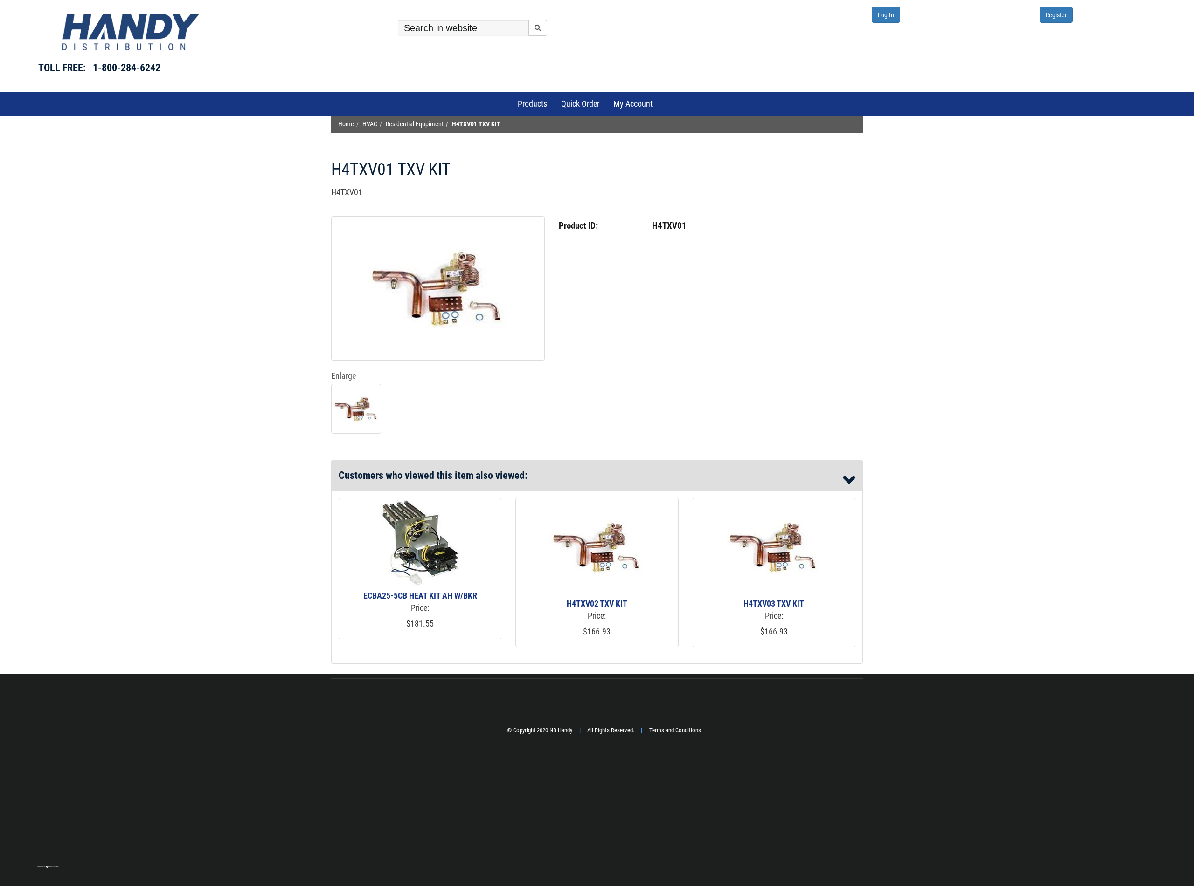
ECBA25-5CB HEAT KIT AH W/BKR (420, 595)
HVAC (369, 124)
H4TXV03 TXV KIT (773, 603)
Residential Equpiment (415, 124)
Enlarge (343, 376)
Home (346, 124)
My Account (633, 104)
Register (1056, 15)
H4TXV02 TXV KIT (597, 603)
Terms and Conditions (675, 730)
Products (532, 104)
